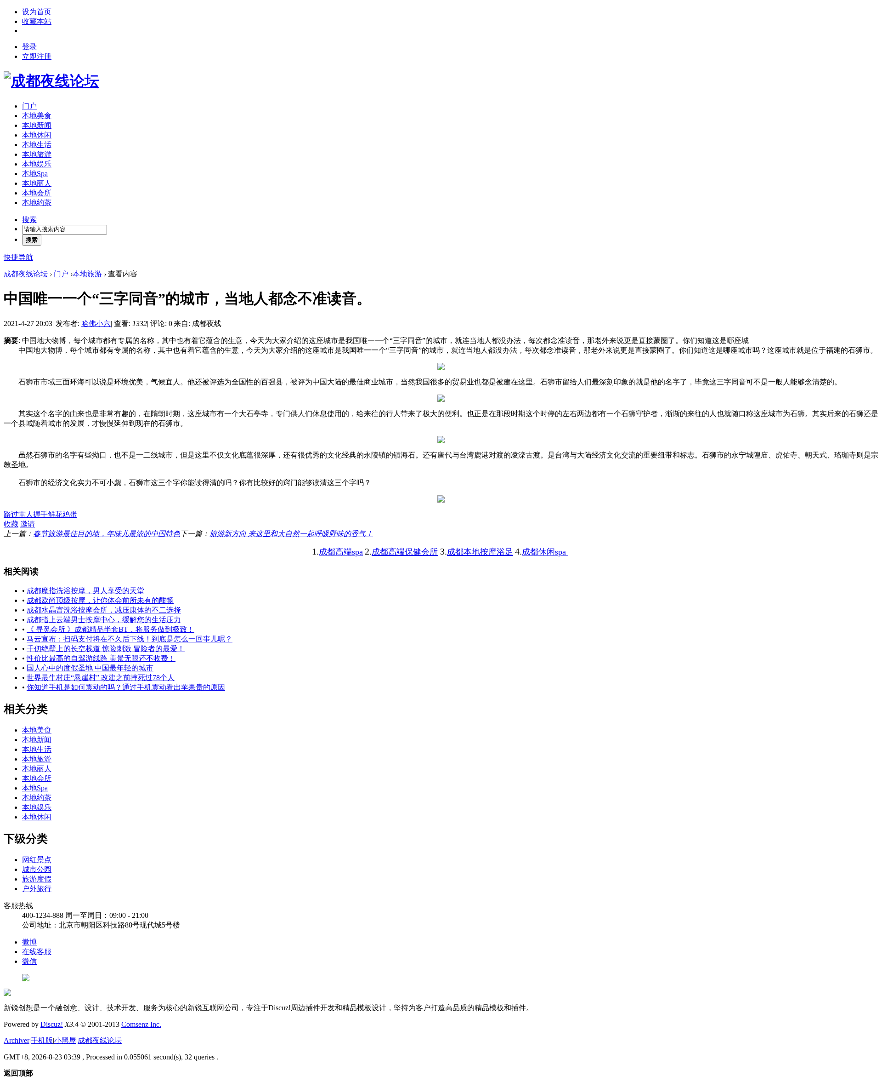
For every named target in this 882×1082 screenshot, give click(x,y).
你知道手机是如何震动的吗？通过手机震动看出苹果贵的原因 (126, 687)
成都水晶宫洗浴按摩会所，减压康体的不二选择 (104, 610)
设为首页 (36, 12)
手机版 (42, 1040)
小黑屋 (65, 1040)
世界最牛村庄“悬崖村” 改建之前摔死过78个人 (101, 677)
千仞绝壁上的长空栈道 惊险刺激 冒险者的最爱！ (106, 649)
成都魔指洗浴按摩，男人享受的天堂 (85, 591)
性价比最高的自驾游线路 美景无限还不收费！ (101, 658)
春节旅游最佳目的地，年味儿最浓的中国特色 (106, 534)
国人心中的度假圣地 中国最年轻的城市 (90, 668)
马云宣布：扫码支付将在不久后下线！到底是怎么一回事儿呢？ (129, 639)
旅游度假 (36, 879)
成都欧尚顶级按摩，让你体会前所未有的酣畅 (100, 600)
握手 (40, 514)
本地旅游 (36, 154)
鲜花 (55, 514)
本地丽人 (36, 183)
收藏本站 (36, 21)
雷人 (25, 514)
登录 (29, 47)
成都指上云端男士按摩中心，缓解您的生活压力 (104, 620)
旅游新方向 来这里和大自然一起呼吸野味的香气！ (291, 534)
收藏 (11, 524)
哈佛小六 (96, 323)
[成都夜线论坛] (51, 81)
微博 (29, 942)
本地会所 (36, 193)
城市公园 (36, 869)
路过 (11, 514)
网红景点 (36, 860)
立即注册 (36, 56)
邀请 (27, 524)
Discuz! (51, 1024)
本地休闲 (36, 135)
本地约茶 (36, 202)
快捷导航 (18, 257)
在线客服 (36, 952)
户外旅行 (36, 889)
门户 (29, 106)
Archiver (16, 1040)
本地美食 (36, 116)
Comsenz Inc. (141, 1024)
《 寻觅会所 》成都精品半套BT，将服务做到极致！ (110, 629)
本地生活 (36, 145)
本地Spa (35, 173)
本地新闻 (36, 125)
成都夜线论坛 (26, 274)
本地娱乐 (36, 164)
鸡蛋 (69, 514)
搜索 (29, 219)
